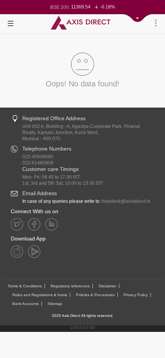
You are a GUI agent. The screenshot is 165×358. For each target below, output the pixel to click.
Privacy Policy (136, 295)
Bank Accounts (25, 304)
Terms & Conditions (25, 286)
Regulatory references (70, 286)
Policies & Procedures (95, 295)
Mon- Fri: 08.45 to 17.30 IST (51, 177)
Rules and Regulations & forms (39, 295)
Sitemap (55, 304)
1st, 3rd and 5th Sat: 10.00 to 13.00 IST (62, 183)
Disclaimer (107, 286)
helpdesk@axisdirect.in (126, 201)
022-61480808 (37, 163)
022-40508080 (37, 156)
